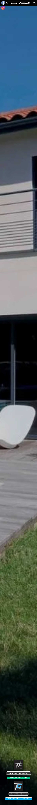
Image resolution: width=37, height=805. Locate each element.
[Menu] (34, 3)
